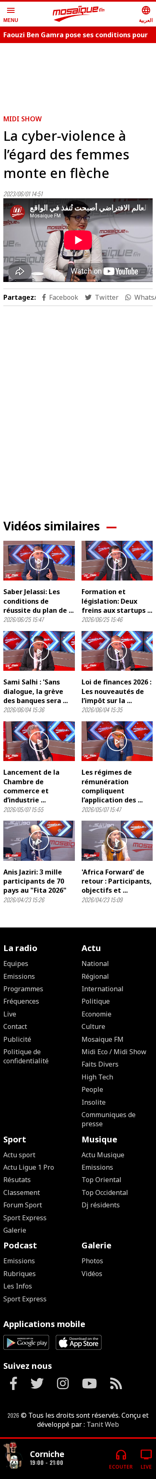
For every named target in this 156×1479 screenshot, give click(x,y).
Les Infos (17, 1286)
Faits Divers (100, 1064)
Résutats (17, 1179)
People (92, 1089)
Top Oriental (101, 1179)
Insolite (94, 1102)
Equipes (15, 963)
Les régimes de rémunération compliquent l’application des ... (112, 786)
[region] (78, 406)
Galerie (14, 1230)
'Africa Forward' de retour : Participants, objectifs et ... (117, 881)
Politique (96, 1001)
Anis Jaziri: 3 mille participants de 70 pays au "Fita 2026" (35, 881)
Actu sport (19, 1154)
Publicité (17, 1039)
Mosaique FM (103, 1039)
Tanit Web (103, 1424)
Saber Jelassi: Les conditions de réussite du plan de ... (38, 601)
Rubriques (19, 1273)
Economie (96, 1014)
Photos (92, 1260)
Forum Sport (22, 1204)
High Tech (97, 1077)
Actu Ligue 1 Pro (28, 1167)
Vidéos (92, 1273)
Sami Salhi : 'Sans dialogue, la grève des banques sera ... (35, 691)
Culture (93, 1026)
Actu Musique (103, 1154)
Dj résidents (101, 1204)
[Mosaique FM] (78, 14)
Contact (15, 1026)
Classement (21, 1192)
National (95, 963)
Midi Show (22, 118)
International (103, 988)
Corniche (47, 1454)
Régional (95, 976)
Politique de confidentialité (26, 1056)
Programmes (23, 988)
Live (9, 1014)
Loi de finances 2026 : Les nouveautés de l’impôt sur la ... (116, 691)
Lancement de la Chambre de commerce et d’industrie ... (31, 786)
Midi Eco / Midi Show (114, 1051)
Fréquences (21, 1001)
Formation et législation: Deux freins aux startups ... (117, 601)
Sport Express (25, 1217)
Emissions (19, 976)
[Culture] (13, 1455)
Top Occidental (105, 1192)
